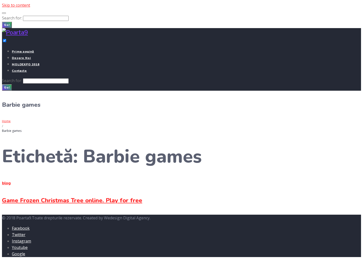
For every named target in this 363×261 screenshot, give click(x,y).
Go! (7, 25)
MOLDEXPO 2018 (26, 64)
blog (6, 183)
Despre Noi (21, 58)
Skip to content (16, 5)
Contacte (19, 71)
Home (6, 121)
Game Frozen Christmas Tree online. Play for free (72, 200)
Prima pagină (23, 51)
